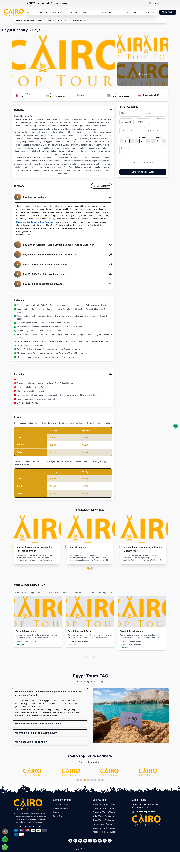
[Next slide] (93, 656)
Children (142, 137)
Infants (158, 137)
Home (30, 12)
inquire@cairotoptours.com (56, 3)
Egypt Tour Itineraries (55, 20)
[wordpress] (100, 841)
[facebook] (70, 841)
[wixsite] (105, 841)
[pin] (95, 841)
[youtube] (85, 841)
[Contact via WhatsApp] (5, 839)
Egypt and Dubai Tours (103, 808)
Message (125, 148)
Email (148, 113)
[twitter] (80, 841)
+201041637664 (31, 3)
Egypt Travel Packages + (50, 12)
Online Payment (60, 808)
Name (124, 113)
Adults (126, 137)
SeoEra (90, 849)
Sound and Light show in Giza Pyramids (34, 222)
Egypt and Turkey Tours (103, 812)
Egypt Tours (58, 816)
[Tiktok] (110, 841)
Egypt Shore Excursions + (81, 12)
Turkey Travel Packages (103, 824)
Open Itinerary (103, 186)
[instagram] (75, 841)
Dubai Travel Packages (103, 816)
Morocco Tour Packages (103, 832)
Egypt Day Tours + (110, 12)
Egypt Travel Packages (33, 20)
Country (157, 118)
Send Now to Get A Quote (143, 172)
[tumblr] (90, 841)
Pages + (150, 12)
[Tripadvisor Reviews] (176, 426)
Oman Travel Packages (103, 820)
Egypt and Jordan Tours (103, 804)
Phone (140, 122)
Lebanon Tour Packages (103, 828)
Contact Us (58, 812)
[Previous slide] (86, 656)
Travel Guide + (132, 12)
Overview (19, 110)
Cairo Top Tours (60, 804)
